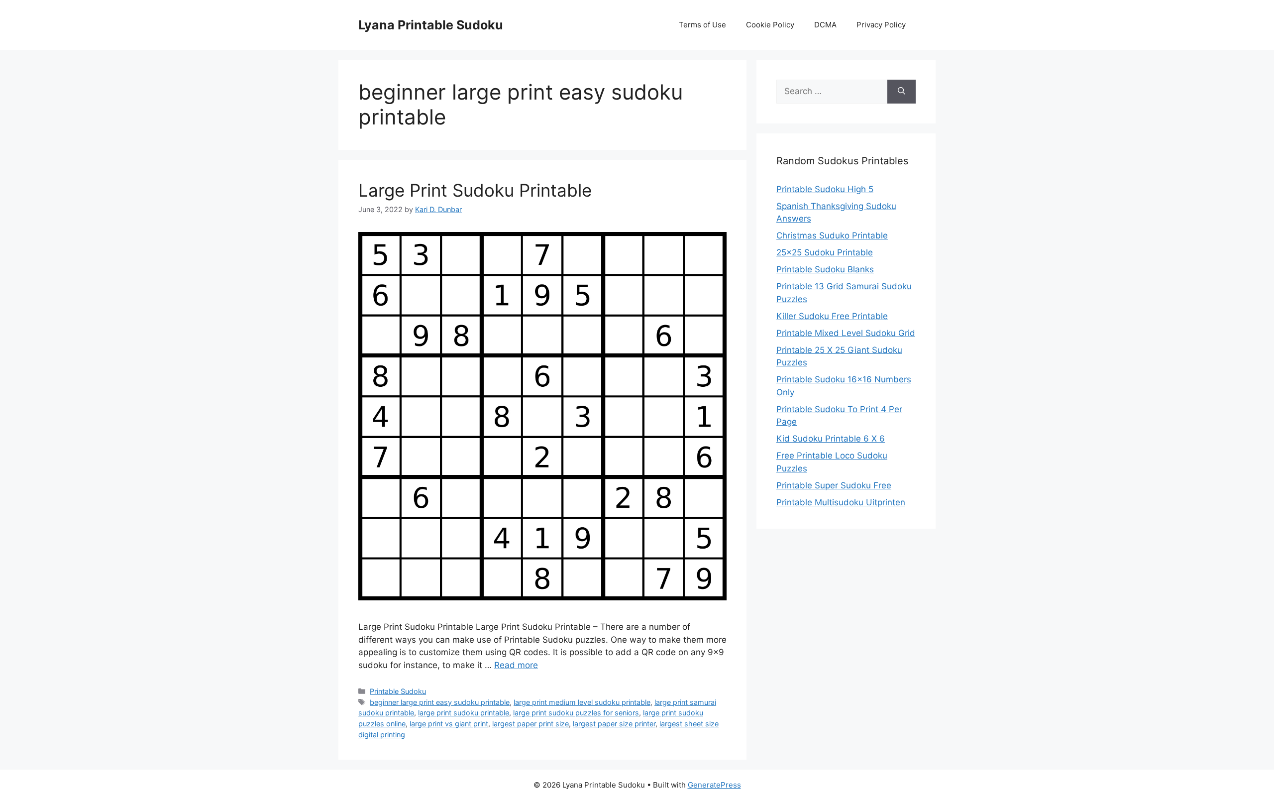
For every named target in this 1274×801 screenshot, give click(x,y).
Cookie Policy (770, 24)
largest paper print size (530, 723)
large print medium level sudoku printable (582, 702)
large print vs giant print (449, 723)
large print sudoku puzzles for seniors (576, 712)
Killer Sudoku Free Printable (832, 316)
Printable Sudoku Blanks (825, 269)
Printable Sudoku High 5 (824, 189)
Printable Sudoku (398, 691)
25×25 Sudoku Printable (824, 252)
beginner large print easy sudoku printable (440, 702)
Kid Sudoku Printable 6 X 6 (830, 439)
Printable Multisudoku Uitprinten (840, 502)
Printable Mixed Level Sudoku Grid (845, 333)
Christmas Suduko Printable (832, 235)
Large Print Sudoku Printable (475, 190)
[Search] (901, 92)
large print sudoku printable (463, 712)
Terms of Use (702, 24)
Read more (516, 665)
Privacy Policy (881, 24)
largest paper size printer (614, 723)
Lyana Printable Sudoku (430, 24)
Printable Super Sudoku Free (833, 485)
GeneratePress (714, 785)
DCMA (825, 24)
